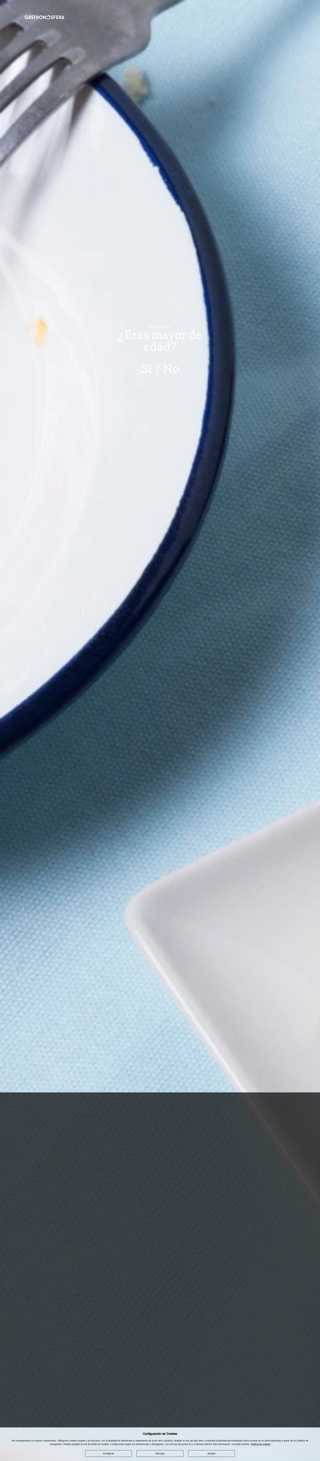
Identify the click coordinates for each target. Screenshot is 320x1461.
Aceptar (212, 1453)
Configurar (108, 1453)
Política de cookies (260, 1444)
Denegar (160, 1453)
